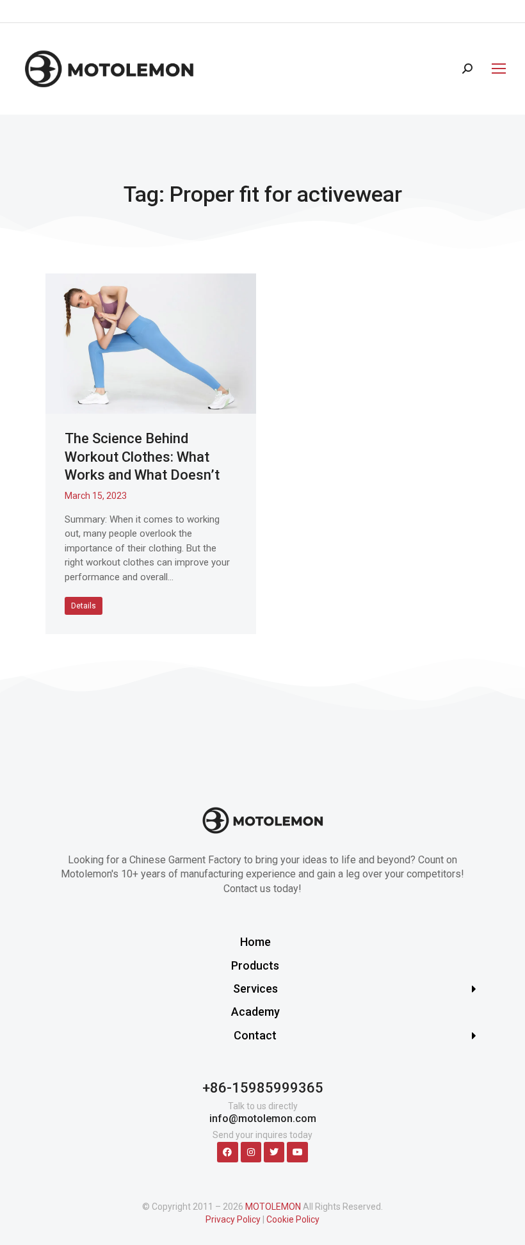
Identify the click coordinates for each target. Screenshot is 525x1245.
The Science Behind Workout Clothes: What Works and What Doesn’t (142, 456)
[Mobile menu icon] (495, 68)
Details (83, 605)
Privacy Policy (233, 1219)
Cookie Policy (292, 1219)
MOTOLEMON (273, 1206)
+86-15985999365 (262, 1088)
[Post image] (150, 343)
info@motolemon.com (262, 1118)
